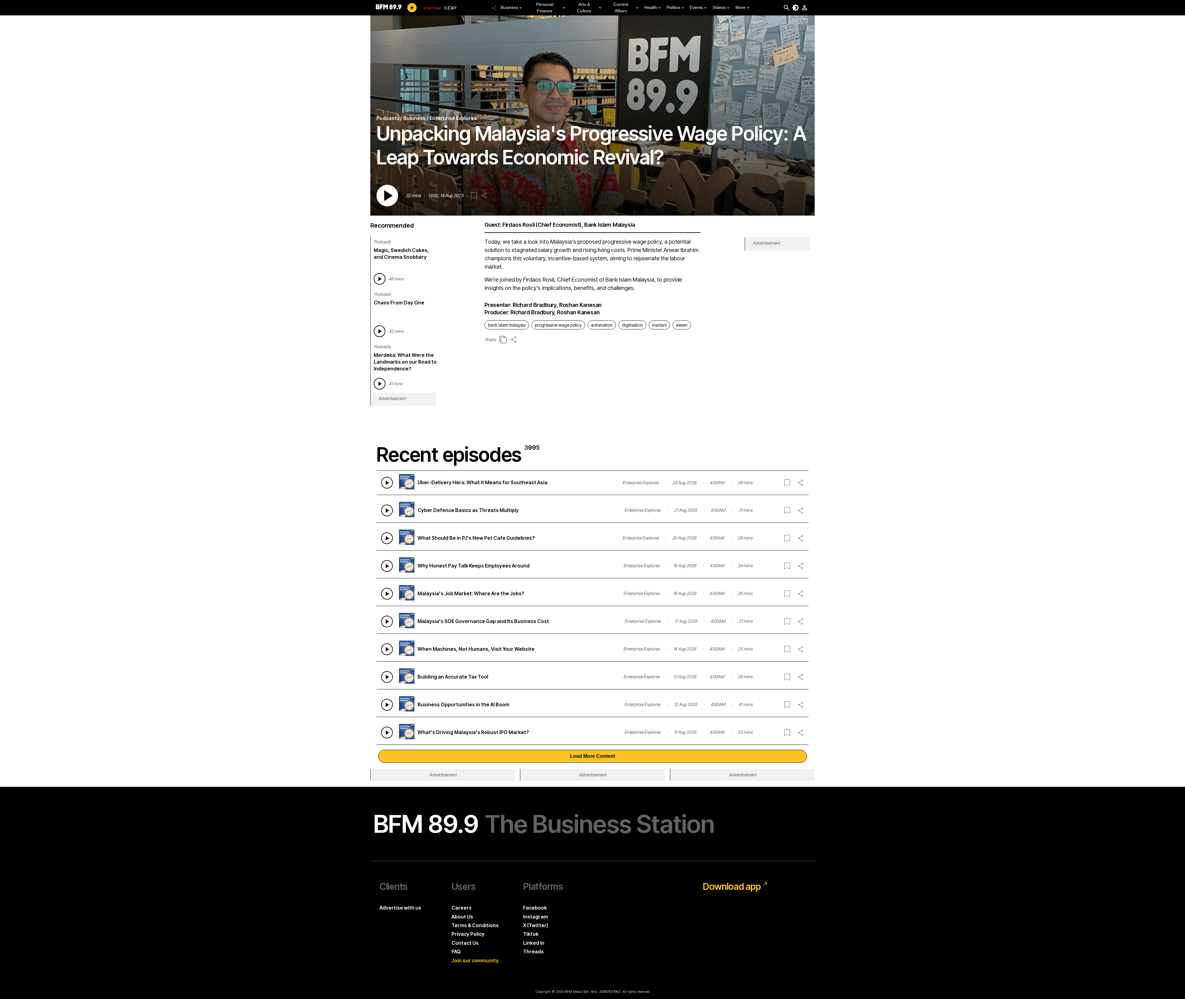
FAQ (456, 951)
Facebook (535, 908)
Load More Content (592, 756)
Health (650, 7)
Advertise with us (400, 908)
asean (682, 325)
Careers (461, 908)
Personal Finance (544, 7)
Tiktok (530, 934)
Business (509, 7)
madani (659, 325)
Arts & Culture (584, 7)
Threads (533, 951)
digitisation (632, 325)
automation (602, 325)
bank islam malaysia (507, 325)
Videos (719, 7)
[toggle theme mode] (795, 7)
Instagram (535, 917)
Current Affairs (620, 7)
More (740, 7)
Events (696, 7)
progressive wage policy (558, 325)
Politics (673, 7)
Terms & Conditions (475, 925)
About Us (462, 917)
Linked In (533, 943)
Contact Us (465, 943)
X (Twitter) (535, 925)
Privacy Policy (467, 934)
